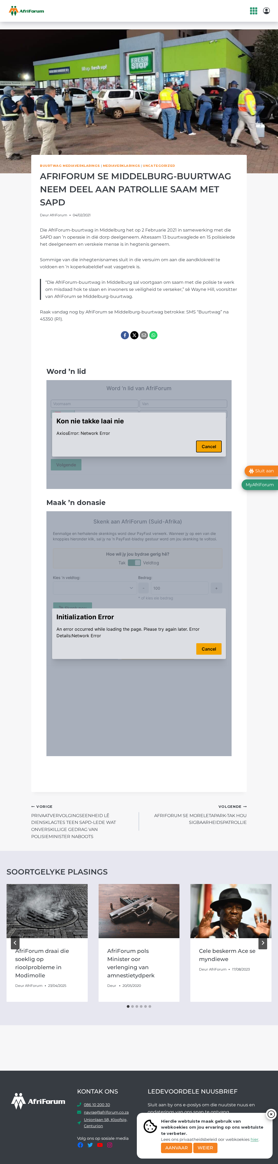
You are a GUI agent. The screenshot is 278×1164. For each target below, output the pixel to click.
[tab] (128, 1006)
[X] (134, 335)
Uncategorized (159, 166)
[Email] (144, 335)
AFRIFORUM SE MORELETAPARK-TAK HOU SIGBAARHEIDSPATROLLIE (200, 815)
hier (254, 1139)
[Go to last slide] (15, 942)
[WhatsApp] (153, 335)
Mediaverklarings (121, 166)
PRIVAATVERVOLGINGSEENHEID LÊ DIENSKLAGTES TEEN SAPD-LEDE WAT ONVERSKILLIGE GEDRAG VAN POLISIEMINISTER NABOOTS (73, 822)
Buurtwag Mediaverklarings (70, 166)
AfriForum (58, 215)
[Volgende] (262, 942)
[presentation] (47, 911)
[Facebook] (125, 335)
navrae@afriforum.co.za (106, 1112)
